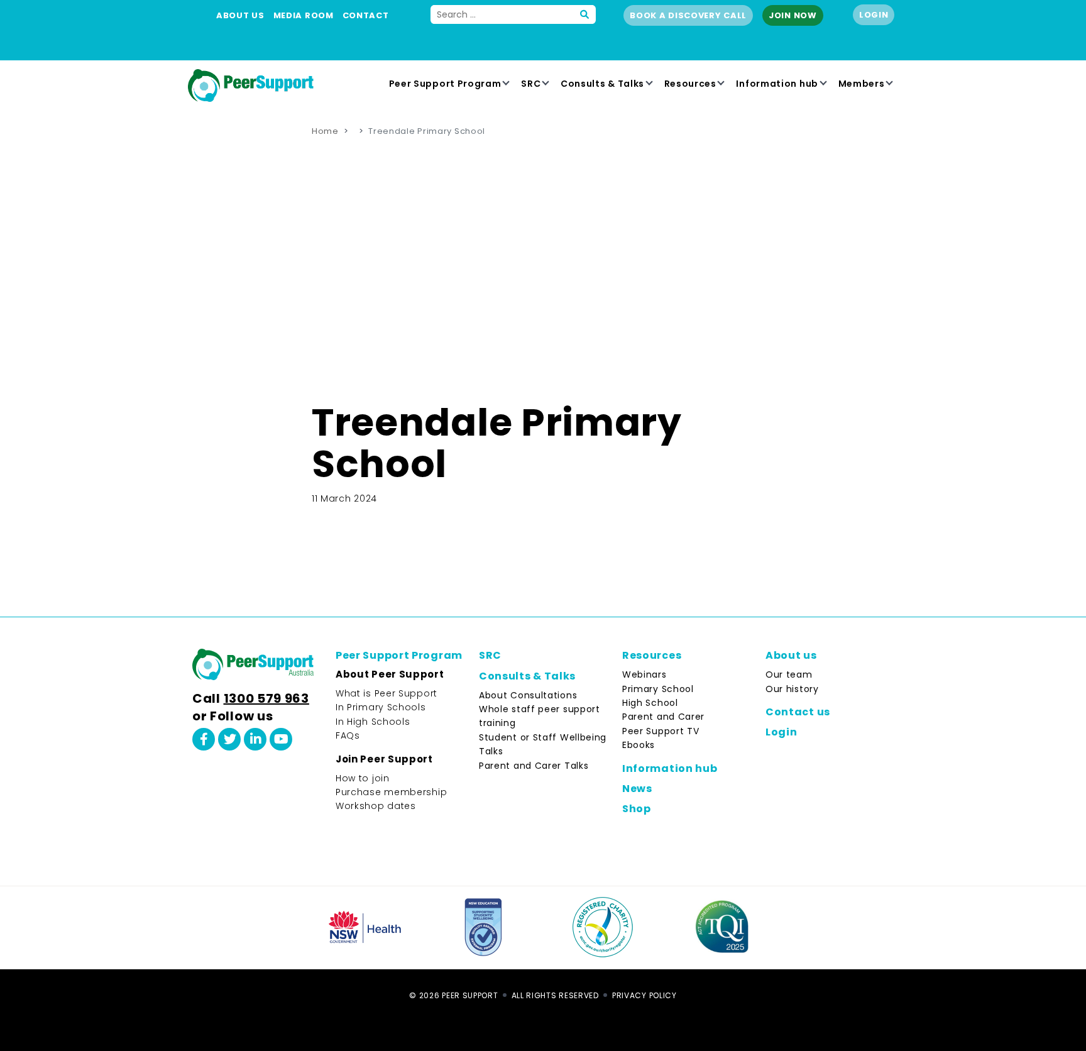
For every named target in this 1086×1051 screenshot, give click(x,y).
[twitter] (229, 739)
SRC (530, 83)
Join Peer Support (384, 759)
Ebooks (638, 745)
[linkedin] (255, 739)
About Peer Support (390, 674)
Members (861, 83)
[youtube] (281, 739)
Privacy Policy (644, 995)
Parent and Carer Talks (533, 765)
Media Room (303, 15)
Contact (366, 15)
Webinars (644, 674)
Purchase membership (391, 792)
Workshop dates (376, 806)
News (637, 788)
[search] (585, 14)
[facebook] (203, 739)
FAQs (348, 735)
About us (240, 15)
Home (325, 131)
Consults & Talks (602, 83)
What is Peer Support (386, 693)
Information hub (777, 83)
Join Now (793, 15)
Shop (636, 808)
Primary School (658, 689)
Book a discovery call (688, 15)
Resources (690, 83)
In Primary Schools (381, 707)
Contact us (797, 712)
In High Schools (373, 721)
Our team (789, 674)
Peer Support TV (660, 731)
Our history (792, 689)
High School (650, 702)
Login (874, 15)
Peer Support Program (445, 83)
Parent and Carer (663, 716)
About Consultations (528, 695)
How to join (363, 778)
